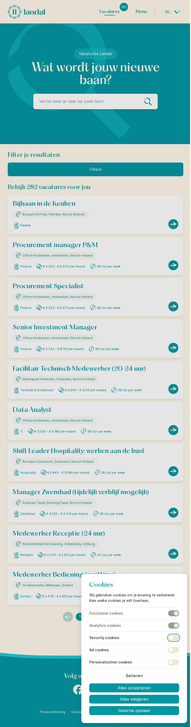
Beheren (134, 675)
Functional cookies (106, 613)
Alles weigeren (134, 699)
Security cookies (104, 637)
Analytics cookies (105, 625)
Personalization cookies (110, 662)
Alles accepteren (134, 687)
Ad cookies (99, 650)
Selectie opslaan (134, 710)
